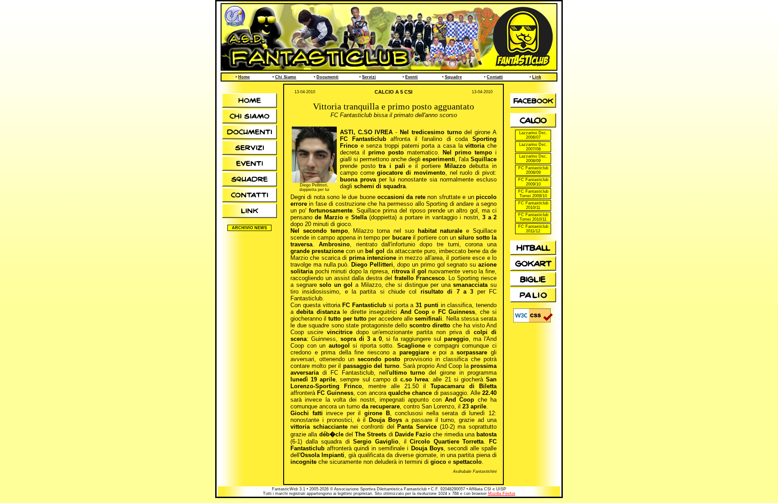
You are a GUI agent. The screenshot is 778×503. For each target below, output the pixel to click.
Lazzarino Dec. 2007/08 (533, 146)
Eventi (411, 77)
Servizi (369, 77)
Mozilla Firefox (502, 493)
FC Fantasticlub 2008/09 (533, 170)
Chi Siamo (285, 77)
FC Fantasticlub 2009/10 (533, 181)
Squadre (453, 77)
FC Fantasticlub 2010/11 (533, 205)
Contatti (495, 77)
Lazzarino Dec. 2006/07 (533, 135)
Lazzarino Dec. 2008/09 (533, 158)
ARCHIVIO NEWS (249, 228)
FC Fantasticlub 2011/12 (533, 228)
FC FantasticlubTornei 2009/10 (533, 193)
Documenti (328, 77)
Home (244, 77)
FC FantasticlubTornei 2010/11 (533, 217)
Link (536, 77)
